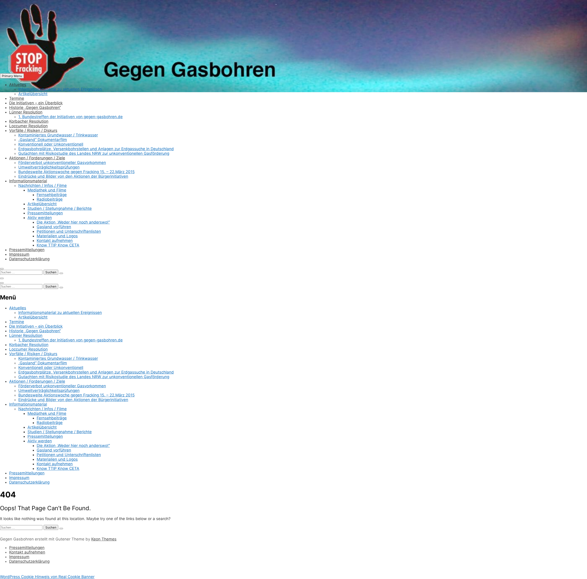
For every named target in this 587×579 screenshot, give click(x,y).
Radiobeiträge (50, 199)
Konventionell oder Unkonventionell (50, 144)
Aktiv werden (40, 217)
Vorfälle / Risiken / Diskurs (33, 130)
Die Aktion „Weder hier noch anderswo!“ (73, 222)
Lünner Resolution (25, 112)
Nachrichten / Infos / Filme (42, 185)
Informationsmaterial (28, 181)
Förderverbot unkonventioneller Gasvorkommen (62, 162)
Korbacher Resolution (28, 121)
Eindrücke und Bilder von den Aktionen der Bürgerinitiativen (73, 176)
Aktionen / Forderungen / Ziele (37, 158)
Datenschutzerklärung (29, 259)
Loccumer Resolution (28, 126)
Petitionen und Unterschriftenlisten (69, 231)
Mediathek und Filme (47, 190)
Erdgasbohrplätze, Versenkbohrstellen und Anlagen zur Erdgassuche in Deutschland (96, 149)
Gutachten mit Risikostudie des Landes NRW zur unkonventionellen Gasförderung (93, 153)
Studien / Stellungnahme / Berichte (60, 208)
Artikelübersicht (32, 93)
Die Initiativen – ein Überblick (36, 103)
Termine (16, 98)
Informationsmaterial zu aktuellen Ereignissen (60, 89)
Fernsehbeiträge (52, 194)
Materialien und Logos (57, 236)
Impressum (19, 254)
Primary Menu (12, 76)
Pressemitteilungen (45, 213)
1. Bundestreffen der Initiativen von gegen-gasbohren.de (70, 116)
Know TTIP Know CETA (58, 245)
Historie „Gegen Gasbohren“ (35, 107)
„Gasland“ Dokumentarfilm (42, 139)
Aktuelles (17, 84)
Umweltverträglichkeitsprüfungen (49, 167)
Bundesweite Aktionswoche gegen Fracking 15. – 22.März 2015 (76, 171)
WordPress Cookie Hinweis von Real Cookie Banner (47, 576)
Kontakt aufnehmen (55, 240)
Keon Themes (103, 539)
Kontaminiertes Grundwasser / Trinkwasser (58, 135)
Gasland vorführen (54, 226)
